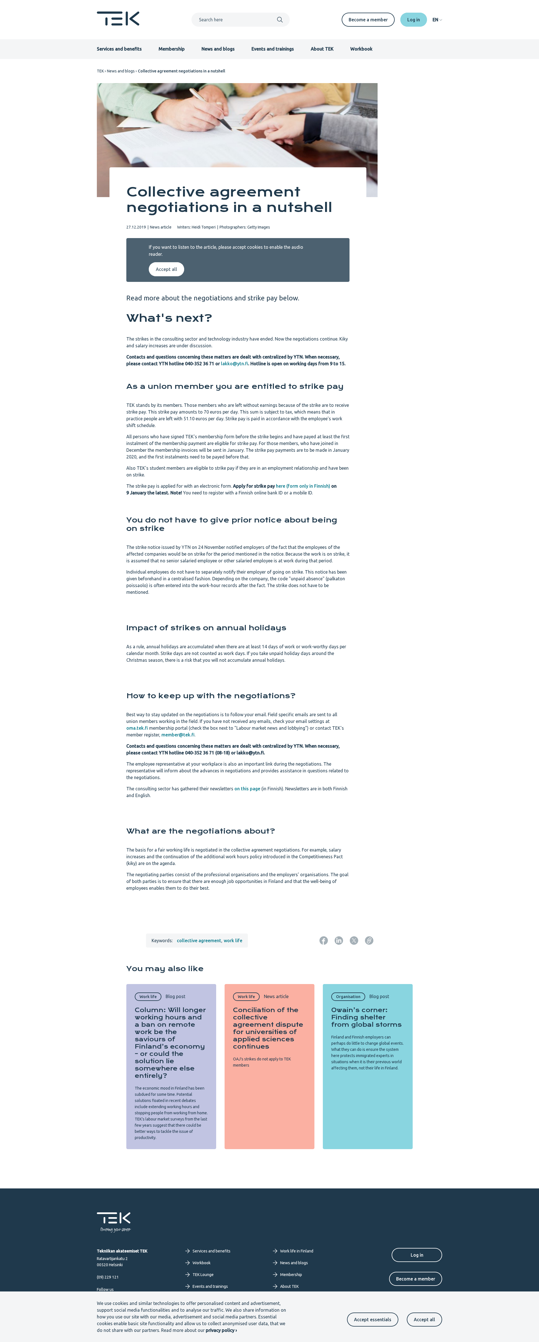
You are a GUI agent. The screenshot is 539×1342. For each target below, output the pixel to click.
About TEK (322, 48)
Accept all (424, 1319)
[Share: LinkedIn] (339, 940)
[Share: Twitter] (354, 940)
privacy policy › (221, 1330)
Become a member (368, 19)
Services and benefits (119, 48)
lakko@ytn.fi (234, 363)
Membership (172, 48)
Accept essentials (372, 1319)
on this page (247, 788)
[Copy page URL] (369, 940)
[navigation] (437, 19)
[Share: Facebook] (323, 940)
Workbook (361, 48)
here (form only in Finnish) (303, 486)
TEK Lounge (203, 1274)
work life (233, 940)
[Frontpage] (118, 23)
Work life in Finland (296, 1251)
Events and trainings (273, 48)
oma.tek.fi (137, 728)
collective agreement (199, 940)
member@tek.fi (178, 734)
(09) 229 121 (108, 1277)
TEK (100, 71)
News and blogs (218, 48)
